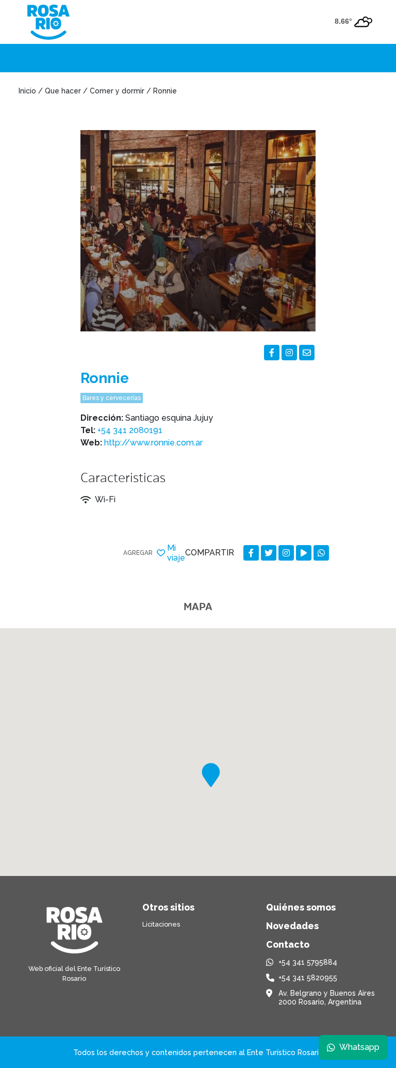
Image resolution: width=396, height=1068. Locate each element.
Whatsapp (359, 1047)
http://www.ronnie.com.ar (153, 443)
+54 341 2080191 (129, 430)
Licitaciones (161, 924)
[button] (210, 775)
